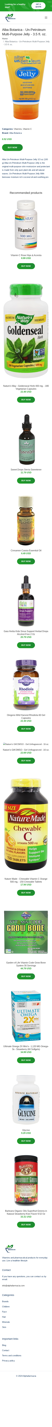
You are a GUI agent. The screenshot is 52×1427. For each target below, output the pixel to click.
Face (4, 1312)
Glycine (26, 1130)
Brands (5, 1301)
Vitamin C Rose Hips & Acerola (26, 255)
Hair (4, 1317)
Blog (4, 1345)
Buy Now (12, 147)
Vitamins (18, 129)
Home (5, 38)
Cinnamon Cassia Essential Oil (26, 550)
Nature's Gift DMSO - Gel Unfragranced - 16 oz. (26, 750)
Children (6, 1306)
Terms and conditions (11, 1355)
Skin (4, 1327)
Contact (5, 1350)
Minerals (6, 1322)
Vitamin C (27, 129)
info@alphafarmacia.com (13, 1285)
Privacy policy (8, 1360)
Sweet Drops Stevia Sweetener (26, 469)
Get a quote (38, 5)
